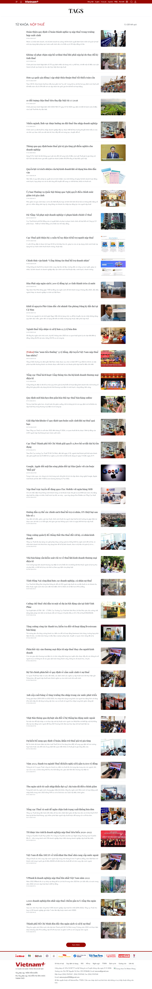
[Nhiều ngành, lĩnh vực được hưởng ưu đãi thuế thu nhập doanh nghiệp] (113, 130)
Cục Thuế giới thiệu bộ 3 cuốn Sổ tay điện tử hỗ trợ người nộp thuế (60, 237)
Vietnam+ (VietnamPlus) (32, 1)
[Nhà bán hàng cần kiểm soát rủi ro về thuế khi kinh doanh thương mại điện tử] (113, 564)
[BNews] (29, 956)
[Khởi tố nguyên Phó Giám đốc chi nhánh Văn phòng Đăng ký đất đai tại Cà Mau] (113, 313)
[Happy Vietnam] (64, 956)
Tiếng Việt (90, 2)
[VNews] (134, 956)
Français (103, 2)
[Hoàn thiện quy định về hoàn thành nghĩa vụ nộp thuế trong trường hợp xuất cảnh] (113, 38)
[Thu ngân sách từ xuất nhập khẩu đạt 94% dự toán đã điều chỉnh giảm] (113, 793)
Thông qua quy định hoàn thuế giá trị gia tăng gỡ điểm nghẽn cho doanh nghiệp (59, 148)
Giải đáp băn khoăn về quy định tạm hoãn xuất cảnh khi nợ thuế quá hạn (60, 422)
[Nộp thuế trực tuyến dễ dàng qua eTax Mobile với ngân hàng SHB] (113, 495)
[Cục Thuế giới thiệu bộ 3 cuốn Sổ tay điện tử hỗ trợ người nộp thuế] (113, 244)
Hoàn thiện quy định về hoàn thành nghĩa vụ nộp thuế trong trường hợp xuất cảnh (60, 33)
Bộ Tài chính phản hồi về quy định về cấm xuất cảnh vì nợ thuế (57, 672)
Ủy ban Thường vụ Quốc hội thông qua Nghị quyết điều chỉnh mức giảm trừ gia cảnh (59, 193)
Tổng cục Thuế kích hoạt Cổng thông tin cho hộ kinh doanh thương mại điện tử (62, 376)
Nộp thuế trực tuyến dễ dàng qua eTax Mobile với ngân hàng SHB (59, 489)
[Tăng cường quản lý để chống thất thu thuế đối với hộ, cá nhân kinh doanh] (113, 541)
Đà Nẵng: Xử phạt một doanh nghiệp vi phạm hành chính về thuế (59, 214)
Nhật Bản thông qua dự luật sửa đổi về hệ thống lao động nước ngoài (60, 717)
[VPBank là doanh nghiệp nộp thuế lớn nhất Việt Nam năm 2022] (113, 884)
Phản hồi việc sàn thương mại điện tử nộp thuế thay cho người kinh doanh (60, 651)
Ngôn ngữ (96, 963)
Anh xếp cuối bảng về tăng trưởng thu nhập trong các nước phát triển (61, 694)
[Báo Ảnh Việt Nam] (124, 956)
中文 (116, 2)
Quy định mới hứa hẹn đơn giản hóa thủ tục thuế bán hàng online (59, 397)
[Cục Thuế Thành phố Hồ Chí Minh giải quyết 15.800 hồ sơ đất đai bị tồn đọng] (113, 450)
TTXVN (104, 963)
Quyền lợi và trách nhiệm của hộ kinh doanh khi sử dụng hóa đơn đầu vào (61, 170)
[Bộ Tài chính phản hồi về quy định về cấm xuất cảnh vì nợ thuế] (113, 678)
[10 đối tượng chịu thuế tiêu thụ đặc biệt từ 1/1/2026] (113, 107)
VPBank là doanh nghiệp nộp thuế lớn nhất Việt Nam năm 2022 (58, 877)
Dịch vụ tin (112, 963)
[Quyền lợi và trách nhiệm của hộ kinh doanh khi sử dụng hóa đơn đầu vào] (113, 175)
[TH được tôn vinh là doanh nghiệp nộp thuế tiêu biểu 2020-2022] (113, 838)
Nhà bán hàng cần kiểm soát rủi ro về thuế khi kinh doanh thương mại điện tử (61, 559)
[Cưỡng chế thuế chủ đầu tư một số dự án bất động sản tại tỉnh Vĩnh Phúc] (113, 610)
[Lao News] (47, 956)
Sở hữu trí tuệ (59, 963)
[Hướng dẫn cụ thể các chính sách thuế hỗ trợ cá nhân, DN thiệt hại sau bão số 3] (113, 518)
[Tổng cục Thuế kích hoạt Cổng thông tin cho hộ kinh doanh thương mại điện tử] (113, 381)
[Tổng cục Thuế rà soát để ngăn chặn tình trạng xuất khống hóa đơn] (113, 816)
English (97, 2)
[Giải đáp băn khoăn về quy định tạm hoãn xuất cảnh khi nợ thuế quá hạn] (113, 427)
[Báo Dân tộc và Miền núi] (18, 956)
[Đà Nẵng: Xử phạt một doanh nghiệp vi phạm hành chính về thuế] (113, 221)
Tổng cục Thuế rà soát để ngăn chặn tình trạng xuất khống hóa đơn (60, 809)
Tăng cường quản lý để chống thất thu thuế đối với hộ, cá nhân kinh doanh (60, 536)
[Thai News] (54, 956)
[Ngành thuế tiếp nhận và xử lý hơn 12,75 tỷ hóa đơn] (113, 335)
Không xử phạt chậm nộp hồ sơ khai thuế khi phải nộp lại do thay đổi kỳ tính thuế (62, 56)
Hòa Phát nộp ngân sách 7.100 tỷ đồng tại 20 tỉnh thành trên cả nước (60, 283)
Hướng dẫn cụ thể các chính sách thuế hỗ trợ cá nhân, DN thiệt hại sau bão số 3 (62, 513)
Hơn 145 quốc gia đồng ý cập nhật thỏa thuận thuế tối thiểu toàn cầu (60, 77)
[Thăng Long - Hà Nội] (127, 2)
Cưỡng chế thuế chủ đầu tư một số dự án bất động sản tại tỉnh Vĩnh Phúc (60, 605)
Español (110, 2)
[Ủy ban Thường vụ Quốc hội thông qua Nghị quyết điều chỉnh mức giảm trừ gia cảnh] (113, 198)
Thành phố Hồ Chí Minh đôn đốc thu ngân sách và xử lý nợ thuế (58, 923)
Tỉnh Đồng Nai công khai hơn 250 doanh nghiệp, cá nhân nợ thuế (59, 580)
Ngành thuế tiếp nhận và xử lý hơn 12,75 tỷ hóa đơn (51, 329)
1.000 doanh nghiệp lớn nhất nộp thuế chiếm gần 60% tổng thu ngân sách (61, 902)
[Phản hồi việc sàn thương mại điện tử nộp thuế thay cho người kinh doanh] (113, 656)
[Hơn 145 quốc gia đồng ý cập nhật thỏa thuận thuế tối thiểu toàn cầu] (113, 84)
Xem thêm (76, 945)
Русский (121, 1)
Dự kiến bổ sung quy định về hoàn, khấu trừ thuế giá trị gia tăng (58, 740)
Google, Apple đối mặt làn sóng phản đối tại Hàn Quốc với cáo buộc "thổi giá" (60, 468)
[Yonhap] (79, 956)
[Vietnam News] (96, 956)
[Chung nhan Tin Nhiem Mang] (125, 968)
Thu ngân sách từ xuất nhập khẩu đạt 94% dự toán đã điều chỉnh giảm (61, 786)
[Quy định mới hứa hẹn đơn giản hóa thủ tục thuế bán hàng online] (113, 404)
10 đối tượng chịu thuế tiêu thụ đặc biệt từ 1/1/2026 (52, 100)
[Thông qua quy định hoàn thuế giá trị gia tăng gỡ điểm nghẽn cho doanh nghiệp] (113, 152)
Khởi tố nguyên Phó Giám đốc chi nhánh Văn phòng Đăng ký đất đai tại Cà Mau (62, 308)
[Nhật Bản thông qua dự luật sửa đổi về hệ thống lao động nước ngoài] (113, 724)
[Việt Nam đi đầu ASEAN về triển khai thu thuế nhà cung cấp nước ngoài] (113, 861)
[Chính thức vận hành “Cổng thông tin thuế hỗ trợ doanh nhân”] (113, 267)
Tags (76, 10)
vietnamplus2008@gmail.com (69, 977)
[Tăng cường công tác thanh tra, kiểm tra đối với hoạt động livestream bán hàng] (113, 633)
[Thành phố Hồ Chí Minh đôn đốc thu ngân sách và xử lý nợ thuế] (113, 930)
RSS (82, 963)
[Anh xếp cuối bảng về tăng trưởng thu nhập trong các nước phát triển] (113, 701)
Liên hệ (131, 963)
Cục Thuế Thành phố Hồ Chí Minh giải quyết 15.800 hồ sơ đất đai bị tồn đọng (62, 445)
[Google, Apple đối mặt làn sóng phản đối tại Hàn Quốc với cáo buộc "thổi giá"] (113, 473)
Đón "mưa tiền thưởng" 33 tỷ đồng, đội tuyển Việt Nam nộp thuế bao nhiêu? (62, 353)
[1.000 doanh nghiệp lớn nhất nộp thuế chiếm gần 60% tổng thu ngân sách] (113, 907)
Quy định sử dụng (72, 963)
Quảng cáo (122, 963)
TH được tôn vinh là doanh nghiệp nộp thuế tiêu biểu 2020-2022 (59, 832)
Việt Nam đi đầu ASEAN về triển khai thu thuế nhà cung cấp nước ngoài (62, 855)
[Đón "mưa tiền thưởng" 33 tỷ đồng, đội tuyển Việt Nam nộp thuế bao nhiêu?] (113, 358)
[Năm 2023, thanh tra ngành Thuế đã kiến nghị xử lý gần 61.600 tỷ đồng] (113, 770)
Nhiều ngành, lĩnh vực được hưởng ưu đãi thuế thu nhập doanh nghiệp (62, 123)
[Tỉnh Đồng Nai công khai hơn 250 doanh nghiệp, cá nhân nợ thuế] (113, 587)
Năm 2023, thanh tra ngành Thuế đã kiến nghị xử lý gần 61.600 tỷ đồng (62, 763)
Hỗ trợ (88, 963)
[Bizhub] (38, 956)
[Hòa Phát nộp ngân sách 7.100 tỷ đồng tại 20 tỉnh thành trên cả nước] (113, 290)
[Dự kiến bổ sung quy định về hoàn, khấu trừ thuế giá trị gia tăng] (113, 747)
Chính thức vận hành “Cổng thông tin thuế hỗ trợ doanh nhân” (58, 260)
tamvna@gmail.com (102, 971)
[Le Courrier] (111, 956)
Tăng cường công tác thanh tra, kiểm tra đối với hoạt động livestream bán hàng (61, 628)
